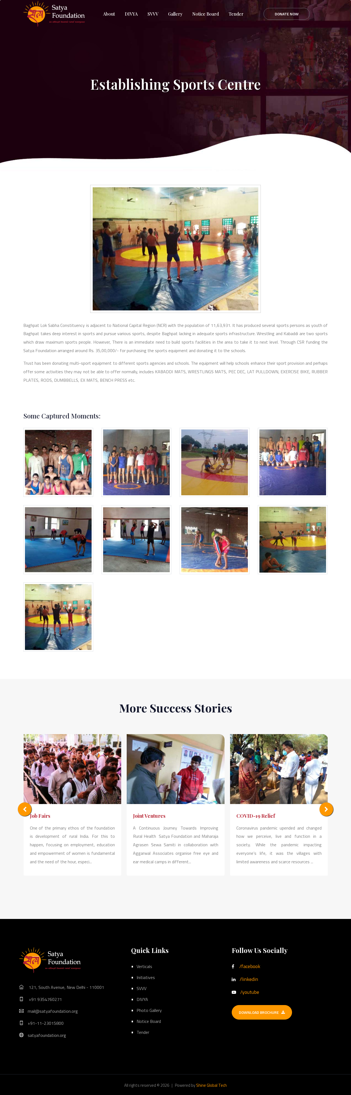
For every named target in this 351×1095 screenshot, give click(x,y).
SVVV (153, 14)
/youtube (249, 992)
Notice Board (205, 14)
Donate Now (287, 14)
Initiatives (146, 977)
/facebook (249, 966)
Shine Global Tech (211, 1085)
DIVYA (131, 14)
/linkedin (249, 979)
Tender (236, 14)
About (109, 14)
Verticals (144, 966)
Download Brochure (260, 1012)
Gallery (175, 14)
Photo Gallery (149, 1010)
